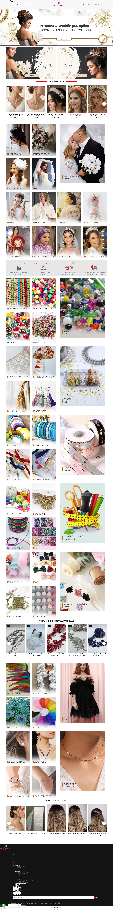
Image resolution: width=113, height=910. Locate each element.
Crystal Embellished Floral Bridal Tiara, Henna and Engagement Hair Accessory (15, 115)
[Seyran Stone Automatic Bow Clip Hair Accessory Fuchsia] (56, 818)
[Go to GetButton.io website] (3, 908)
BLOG (18, 870)
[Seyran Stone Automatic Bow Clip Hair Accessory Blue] (15, 818)
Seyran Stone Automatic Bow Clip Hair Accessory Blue (15, 834)
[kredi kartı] (94, 268)
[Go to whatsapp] (4, 905)
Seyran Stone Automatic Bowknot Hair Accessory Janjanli (36, 834)
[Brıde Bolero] (44, 208)
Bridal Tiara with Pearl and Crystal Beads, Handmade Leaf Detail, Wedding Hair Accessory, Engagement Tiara (56, 115)
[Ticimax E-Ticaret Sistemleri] (56, 907)
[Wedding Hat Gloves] (18, 174)
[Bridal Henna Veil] (44, 174)
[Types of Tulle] (18, 568)
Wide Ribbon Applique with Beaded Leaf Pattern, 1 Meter (77, 654)
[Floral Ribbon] (44, 602)
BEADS (18, 875)
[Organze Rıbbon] (44, 465)
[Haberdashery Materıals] (82, 513)
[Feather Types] (82, 693)
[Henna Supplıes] (18, 242)
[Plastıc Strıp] (44, 499)
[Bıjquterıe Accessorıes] (82, 761)
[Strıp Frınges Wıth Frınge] (18, 362)
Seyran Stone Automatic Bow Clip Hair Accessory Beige (97, 834)
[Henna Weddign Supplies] (82, 153)
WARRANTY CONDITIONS (23, 882)
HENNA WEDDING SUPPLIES (23, 872)
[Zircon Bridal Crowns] (95, 242)
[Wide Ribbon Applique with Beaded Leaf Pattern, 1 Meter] (77, 638)
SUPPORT (19, 879)
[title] (18, 268)
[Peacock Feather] (18, 713)
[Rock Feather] (18, 679)
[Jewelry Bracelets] (44, 782)
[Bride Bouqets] (31, 63)
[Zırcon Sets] (69, 242)
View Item (17, 110)
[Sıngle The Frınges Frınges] (18, 397)
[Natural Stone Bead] (18, 294)
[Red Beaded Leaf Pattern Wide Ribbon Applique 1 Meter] (15, 638)
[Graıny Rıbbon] (44, 431)
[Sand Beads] (44, 328)
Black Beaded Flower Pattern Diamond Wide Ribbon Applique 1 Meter (98, 654)
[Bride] (69, 208)
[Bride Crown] (18, 140)
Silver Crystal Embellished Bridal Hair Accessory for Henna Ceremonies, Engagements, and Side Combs (77, 115)
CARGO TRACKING (21, 866)
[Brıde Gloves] (95, 208)
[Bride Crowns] (82, 63)
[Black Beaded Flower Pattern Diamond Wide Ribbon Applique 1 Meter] (97, 638)
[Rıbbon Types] (82, 445)
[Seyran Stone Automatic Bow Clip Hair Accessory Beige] (97, 818)
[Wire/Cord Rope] (18, 602)
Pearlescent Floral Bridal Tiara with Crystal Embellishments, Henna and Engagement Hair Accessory (98, 115)
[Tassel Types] (82, 376)
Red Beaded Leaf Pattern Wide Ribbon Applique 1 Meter (15, 654)
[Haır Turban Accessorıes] (44, 242)
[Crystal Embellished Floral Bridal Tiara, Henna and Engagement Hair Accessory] (15, 99)
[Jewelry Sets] (44, 747)
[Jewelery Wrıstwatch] (18, 782)
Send (96, 897)
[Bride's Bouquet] (44, 140)
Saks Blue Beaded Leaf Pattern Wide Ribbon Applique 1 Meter (56, 654)
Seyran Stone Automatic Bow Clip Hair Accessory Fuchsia (56, 834)
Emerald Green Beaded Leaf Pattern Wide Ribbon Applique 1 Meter (36, 654)
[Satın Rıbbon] (18, 431)
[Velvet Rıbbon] (18, 465)
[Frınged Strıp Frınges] (44, 362)
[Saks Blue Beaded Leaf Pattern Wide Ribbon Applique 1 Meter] (56, 638)
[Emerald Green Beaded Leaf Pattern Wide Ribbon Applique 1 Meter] (35, 638)
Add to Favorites (13, 110)
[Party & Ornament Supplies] (82, 581)
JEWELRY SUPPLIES (22, 873)
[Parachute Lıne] (18, 533)
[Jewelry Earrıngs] (18, 747)
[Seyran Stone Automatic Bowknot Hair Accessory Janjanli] (35, 818)
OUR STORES (20, 867)
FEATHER (19, 874)
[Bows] (44, 568)
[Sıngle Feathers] (44, 713)
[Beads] (56, 27)
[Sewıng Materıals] (18, 499)
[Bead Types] (82, 308)
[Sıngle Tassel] (44, 397)
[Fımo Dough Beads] (44, 294)
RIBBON (18, 877)
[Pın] (44, 533)
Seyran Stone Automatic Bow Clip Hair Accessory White (77, 834)
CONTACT (19, 869)
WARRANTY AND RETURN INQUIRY (25, 880)
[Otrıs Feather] (44, 679)
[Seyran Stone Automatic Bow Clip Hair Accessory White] (77, 818)
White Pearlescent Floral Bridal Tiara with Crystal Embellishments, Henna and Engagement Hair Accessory (36, 115)
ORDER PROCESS (21, 881)
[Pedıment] (18, 208)
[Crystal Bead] (18, 328)
